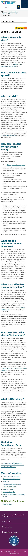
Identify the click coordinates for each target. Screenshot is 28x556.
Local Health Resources (9, 487)
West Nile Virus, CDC (9, 489)
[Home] (11, 2)
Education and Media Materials (12, 484)
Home (5, 12)
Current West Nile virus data (11, 476)
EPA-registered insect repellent (16, 165)
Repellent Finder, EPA (9, 492)
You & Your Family (13, 12)
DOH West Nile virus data (8, 136)
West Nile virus (7, 504)
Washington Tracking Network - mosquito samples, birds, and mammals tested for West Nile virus (12, 465)
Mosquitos (6, 481)
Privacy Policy (4, 551)
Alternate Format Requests (15, 551)
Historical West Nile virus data (11, 479)
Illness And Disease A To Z (10, 13)
